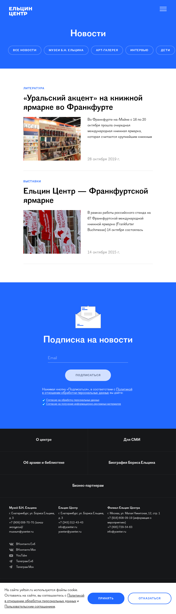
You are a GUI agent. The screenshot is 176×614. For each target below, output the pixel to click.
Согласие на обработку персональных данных (72, 400)
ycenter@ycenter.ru (69, 531)
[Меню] (163, 9)
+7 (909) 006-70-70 (21, 522)
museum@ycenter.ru (21, 531)
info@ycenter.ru (67, 527)
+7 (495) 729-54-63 (119, 527)
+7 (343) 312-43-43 (70, 522)
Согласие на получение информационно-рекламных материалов (83, 404)
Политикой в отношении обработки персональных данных (87, 391)
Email (52, 358)
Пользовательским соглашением (30, 606)
